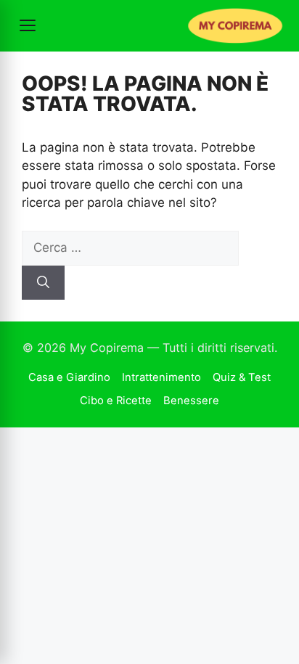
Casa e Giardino (69, 377)
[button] (28, 25)
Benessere (191, 400)
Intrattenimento (161, 377)
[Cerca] (43, 283)
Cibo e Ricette (116, 400)
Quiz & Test (242, 377)
